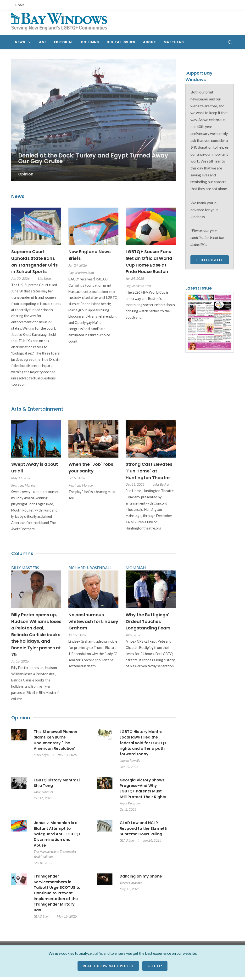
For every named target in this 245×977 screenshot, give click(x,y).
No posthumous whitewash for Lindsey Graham (93, 623)
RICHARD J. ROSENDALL (89, 569)
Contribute (209, 259)
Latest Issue (198, 288)
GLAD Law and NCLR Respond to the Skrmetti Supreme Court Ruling (143, 830)
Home (19, 5)
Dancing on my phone (141, 878)
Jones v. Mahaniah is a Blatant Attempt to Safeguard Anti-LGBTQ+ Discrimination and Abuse (57, 836)
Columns (22, 555)
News (17, 198)
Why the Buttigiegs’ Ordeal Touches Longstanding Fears (148, 623)
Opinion (20, 719)
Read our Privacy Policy (108, 966)
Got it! (155, 966)
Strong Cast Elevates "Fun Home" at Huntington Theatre (149, 473)
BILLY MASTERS (25, 569)
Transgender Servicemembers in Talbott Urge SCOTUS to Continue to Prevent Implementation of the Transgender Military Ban (57, 895)
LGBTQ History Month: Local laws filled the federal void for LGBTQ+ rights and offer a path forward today (143, 745)
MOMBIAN (136, 569)
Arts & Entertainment (37, 410)
